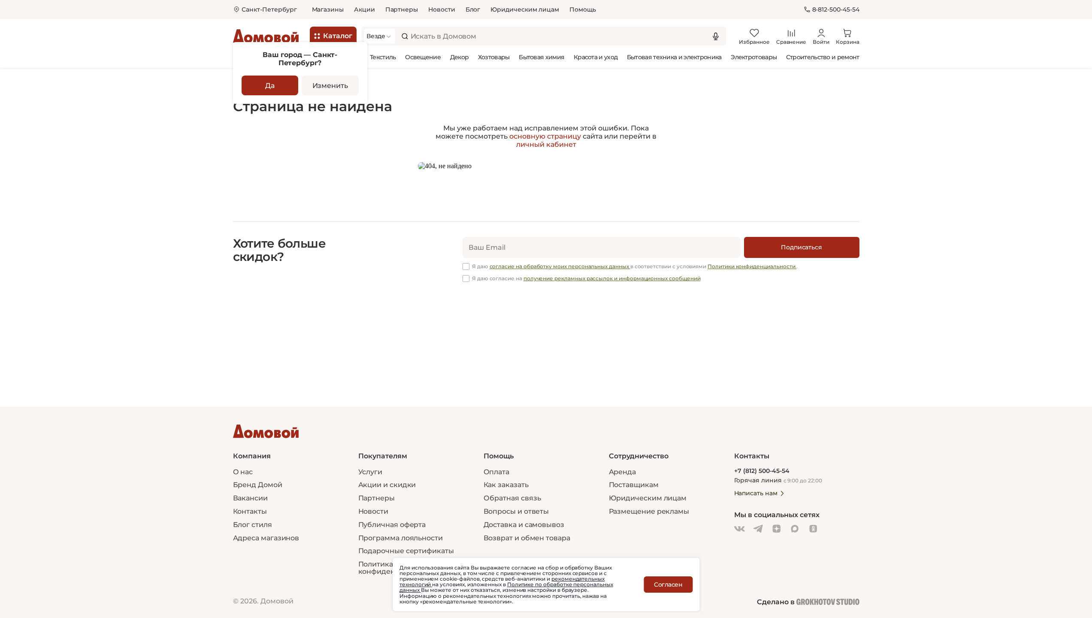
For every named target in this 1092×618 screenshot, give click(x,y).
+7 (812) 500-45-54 (762, 471)
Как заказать (506, 485)
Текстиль (383, 57)
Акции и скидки (387, 485)
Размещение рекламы (649, 511)
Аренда (622, 472)
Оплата (497, 472)
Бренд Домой (257, 485)
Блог (473, 9)
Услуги (370, 472)
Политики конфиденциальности (752, 266)
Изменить (330, 86)
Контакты (250, 511)
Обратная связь (512, 498)
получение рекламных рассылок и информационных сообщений (612, 278)
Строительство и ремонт (822, 57)
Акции (364, 9)
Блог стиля (252, 525)
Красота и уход (595, 57)
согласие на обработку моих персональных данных (560, 266)
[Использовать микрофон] (716, 36)
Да (270, 86)
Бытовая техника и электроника (674, 57)
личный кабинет (546, 144)
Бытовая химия (541, 57)
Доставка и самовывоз (524, 525)
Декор (459, 57)
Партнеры (401, 9)
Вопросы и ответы (516, 511)
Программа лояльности (400, 538)
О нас (243, 472)
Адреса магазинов (266, 538)
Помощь (582, 9)
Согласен (668, 584)
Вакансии (250, 498)
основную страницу (545, 136)
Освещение (423, 57)
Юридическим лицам (524, 9)
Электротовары (754, 57)
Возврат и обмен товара (527, 538)
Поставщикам (634, 485)
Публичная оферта (392, 525)
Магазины (328, 9)
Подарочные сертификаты (406, 551)
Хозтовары (494, 57)
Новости (441, 9)
